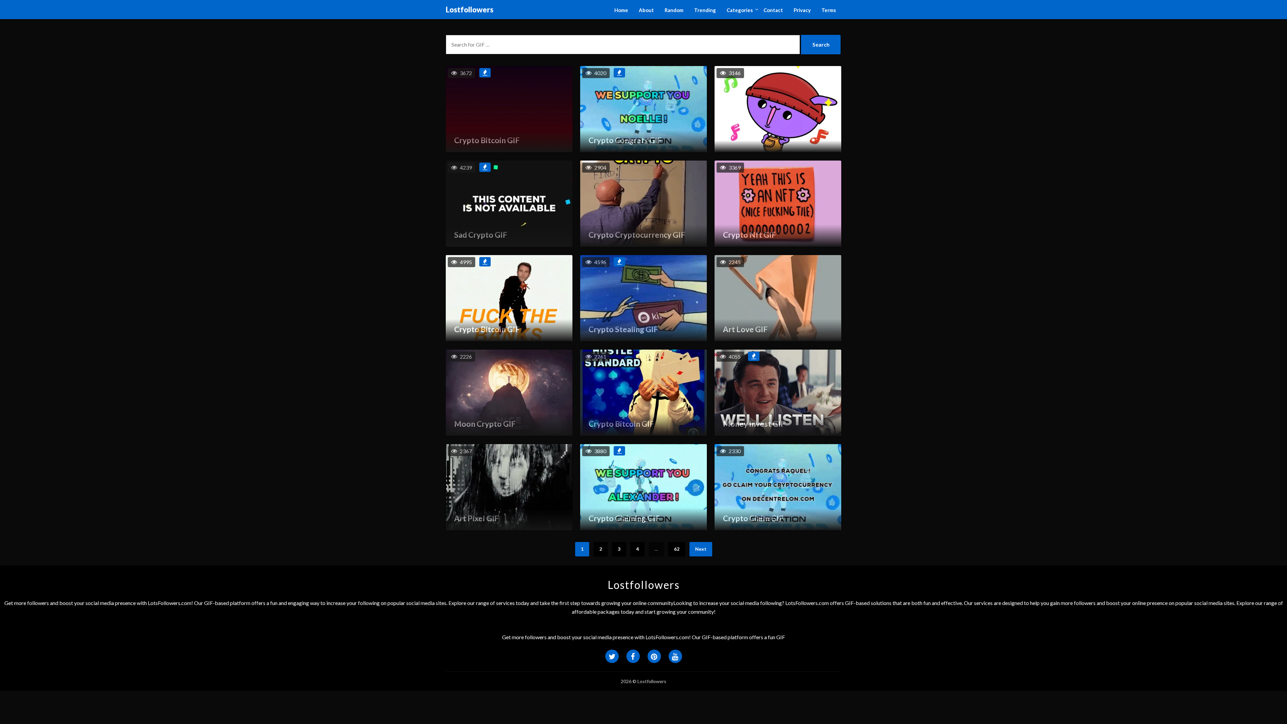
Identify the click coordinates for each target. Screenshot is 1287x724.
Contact (773, 10)
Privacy (802, 10)
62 (676, 549)
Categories (740, 10)
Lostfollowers (469, 9)
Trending (705, 10)
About (646, 10)
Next (701, 549)
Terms (828, 10)
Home (621, 10)
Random (674, 10)
